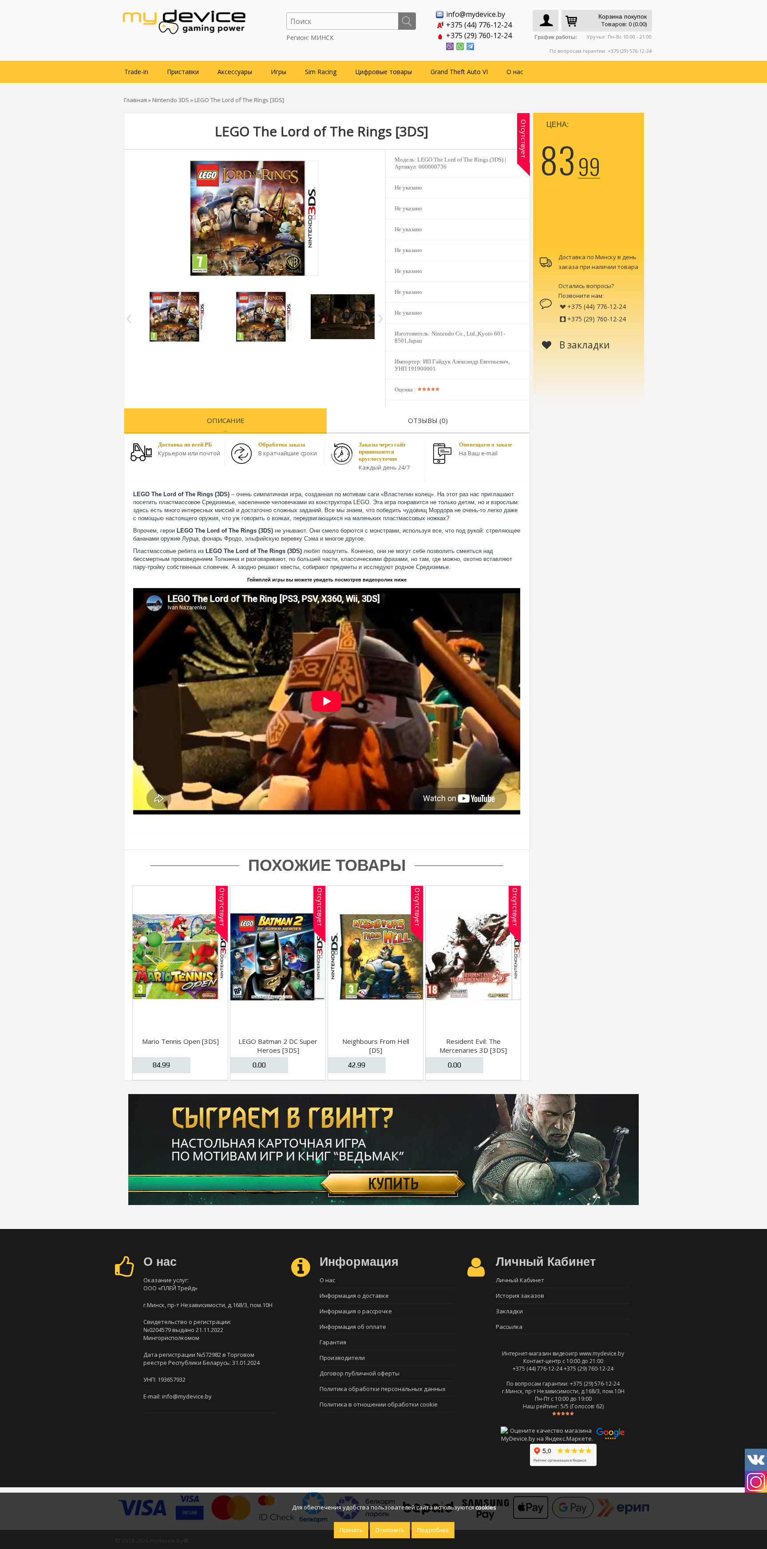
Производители (342, 1358)
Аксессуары (234, 71)
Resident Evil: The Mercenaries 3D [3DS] (473, 1046)
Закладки (509, 1311)
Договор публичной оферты (359, 1373)
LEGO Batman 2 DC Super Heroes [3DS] (277, 1046)
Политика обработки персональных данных (383, 1389)
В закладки (583, 345)
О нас (514, 71)
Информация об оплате (353, 1327)
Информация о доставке (354, 1296)
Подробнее (433, 1530)
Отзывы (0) (428, 420)
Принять (351, 1530)
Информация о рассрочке (356, 1311)
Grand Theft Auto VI (459, 71)
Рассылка (509, 1327)
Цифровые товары (383, 71)
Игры (278, 71)
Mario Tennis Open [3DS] (180, 1041)
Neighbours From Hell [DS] (375, 1046)
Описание (226, 420)
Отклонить (390, 1530)
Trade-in (136, 71)
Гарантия (333, 1342)
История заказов (520, 1296)
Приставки (183, 71)
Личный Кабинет (520, 1280)
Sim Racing (320, 71)
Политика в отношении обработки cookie (379, 1404)
